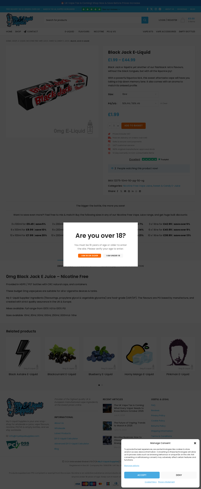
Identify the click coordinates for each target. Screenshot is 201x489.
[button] (195, 443)
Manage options (131, 465)
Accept (141, 475)
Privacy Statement (166, 482)
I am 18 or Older (89, 255)
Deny (179, 475)
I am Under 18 (113, 255)
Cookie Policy (151, 482)
